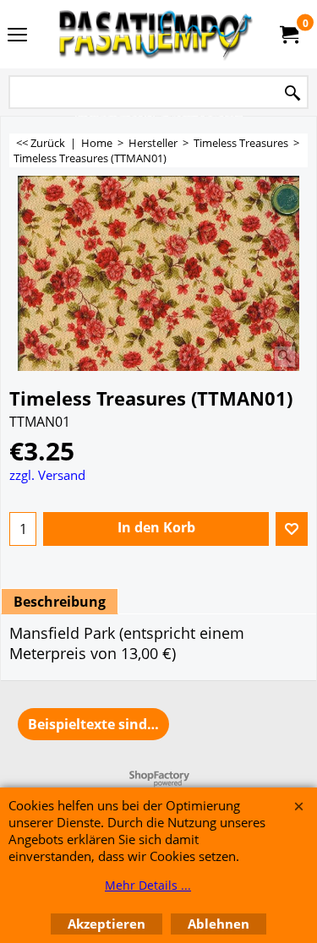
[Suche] (292, 93)
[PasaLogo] (155, 34)
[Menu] (17, 35)
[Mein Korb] (288, 35)
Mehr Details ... (148, 885)
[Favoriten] (292, 529)
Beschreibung (60, 601)
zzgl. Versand (47, 474)
